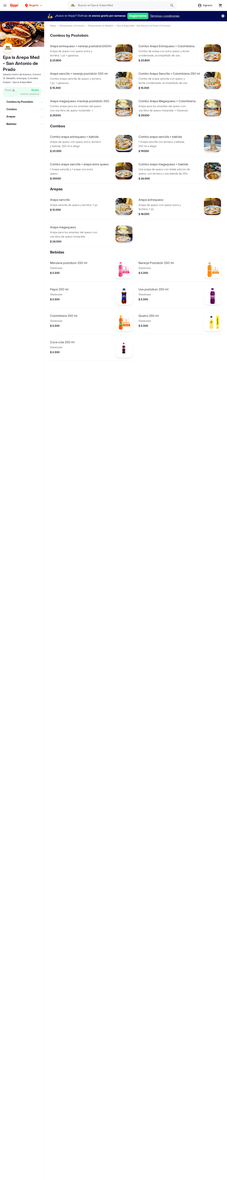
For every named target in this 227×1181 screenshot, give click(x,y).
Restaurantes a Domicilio (72, 25)
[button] (33, 5)
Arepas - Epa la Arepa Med (17, 82)
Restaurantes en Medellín (100, 25)
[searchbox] (122, 5)
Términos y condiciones (164, 16)
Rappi (53, 25)
